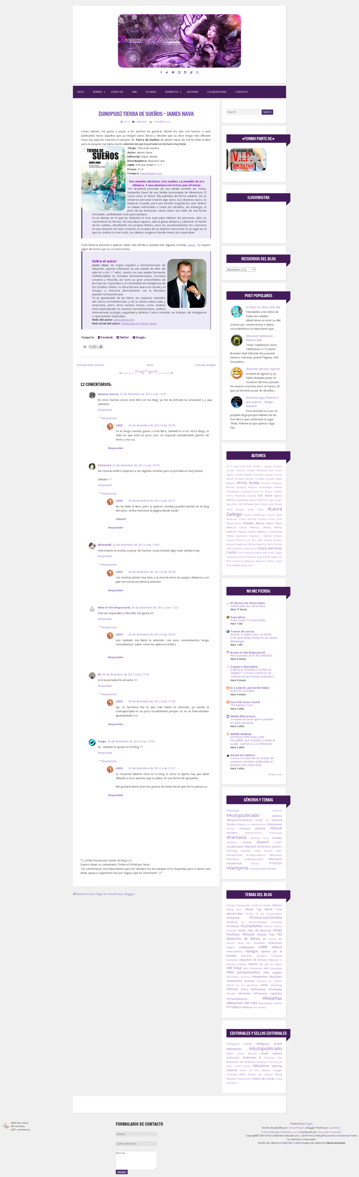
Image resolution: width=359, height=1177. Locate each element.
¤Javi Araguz (275, 500)
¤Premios (244, 993)
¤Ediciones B (252, 1057)
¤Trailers (233, 1007)
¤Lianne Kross (266, 519)
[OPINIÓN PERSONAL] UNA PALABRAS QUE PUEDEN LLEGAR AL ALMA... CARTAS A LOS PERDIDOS (253, 740)
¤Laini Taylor (256, 509)
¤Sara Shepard (245, 552)
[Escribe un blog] (94, 347)
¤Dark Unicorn (271, 1053)
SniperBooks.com (151, 173)
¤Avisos (277, 816)
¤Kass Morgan (235, 509)
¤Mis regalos (272, 972)
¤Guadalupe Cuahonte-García (242, 491)
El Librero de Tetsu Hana (247, 603)
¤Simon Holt (260, 552)
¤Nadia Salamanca (236, 535)
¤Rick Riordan (274, 544)
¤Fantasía (236, 837)
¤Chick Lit (261, 820)
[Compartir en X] (97, 347)
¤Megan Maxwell (247, 531)
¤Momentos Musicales (267, 976)
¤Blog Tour (234, 909)
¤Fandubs (259, 943)
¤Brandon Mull (265, 470)
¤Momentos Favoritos (238, 976)
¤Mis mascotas (273, 968)
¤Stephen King (253, 557)
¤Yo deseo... (260, 1007)
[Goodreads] (191, 72)
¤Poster (230, 993)
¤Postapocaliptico (255, 855)
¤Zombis (271, 868)
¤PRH (242, 1074)
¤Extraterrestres (253, 832)
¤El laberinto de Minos (254, 936)
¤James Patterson (258, 500)
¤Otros (232, 989)
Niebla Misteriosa (242, 716)
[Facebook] (161, 72)
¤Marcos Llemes (260, 527)
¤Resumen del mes (241, 1003)
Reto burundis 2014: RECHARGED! (251, 655)
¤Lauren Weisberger (255, 515)
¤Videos (247, 1007)
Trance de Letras (242, 631)
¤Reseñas (272, 998)
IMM (134, 91)
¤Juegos (252, 951)
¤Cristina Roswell (264, 478)
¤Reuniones (265, 1003)
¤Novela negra (273, 850)
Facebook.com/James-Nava (139, 323)
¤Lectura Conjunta (269, 955)
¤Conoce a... (235, 922)
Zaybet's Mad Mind (243, 666)
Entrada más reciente (90, 365)
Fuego (102, 741)
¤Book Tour (273, 909)
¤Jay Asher (232, 504)
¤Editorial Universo (256, 1062)
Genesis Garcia (108, 394)
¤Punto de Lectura (260, 1074)
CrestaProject (296, 1127)
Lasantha (334, 1127)
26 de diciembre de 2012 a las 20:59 (151, 634)
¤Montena (260, 1065)
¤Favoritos (275, 943)
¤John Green (261, 504)
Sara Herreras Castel (245, 702)
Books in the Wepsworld (247, 652)
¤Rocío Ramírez (234, 548)
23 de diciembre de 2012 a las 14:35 (135, 544)
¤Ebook (276, 828)
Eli (99, 674)
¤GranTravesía (242, 1066)
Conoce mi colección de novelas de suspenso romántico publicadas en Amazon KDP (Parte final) (252, 761)
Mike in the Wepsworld (114, 607)
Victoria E (104, 465)
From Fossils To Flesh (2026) (248, 620)
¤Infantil (246, 842)
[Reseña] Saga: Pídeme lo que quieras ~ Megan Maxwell (262, 402)
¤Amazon (233, 1049)
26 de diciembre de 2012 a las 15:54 (125, 674)
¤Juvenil (263, 842)
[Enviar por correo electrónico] (90, 347)
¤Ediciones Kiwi (273, 1057)
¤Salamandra (244, 1078)
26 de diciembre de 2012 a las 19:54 (131, 741)
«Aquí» (191, 245)
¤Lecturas (232, 960)
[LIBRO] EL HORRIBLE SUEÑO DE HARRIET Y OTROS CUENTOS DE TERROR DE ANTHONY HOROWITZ (252, 673)
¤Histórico (231, 842)
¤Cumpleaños (251, 926)
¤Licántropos (234, 846)
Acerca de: (117, 91)
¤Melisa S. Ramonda (269, 531)
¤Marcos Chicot (236, 527)
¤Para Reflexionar (253, 989)
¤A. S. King (232, 466)
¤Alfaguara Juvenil (269, 1043)
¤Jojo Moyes (275, 504)
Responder (105, 410)
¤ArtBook (277, 810)
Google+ (140, 337)
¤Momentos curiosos (240, 981)
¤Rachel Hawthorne (236, 544)
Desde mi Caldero (242, 755)
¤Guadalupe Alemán (270, 487)
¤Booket (252, 1053)
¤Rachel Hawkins (273, 540)
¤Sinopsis (141, 121)
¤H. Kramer (266, 491)
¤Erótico (231, 832)
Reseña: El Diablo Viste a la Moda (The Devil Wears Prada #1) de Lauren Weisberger (253, 638)
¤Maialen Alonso (253, 523)
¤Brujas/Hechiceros (239, 820)
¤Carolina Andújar (263, 474)
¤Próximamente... (237, 999)
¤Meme (253, 964)
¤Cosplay (276, 922)
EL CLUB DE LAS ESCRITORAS (249, 688)
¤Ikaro (277, 947)
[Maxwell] (104, 544)
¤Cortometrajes (258, 922)
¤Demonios (274, 824)
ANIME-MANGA (240, 734)
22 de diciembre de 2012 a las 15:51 (143, 394)
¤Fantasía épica (259, 838)
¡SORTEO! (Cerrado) (242, 691)
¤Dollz (242, 930)
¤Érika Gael (247, 565)
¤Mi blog (233, 968)
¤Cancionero (274, 913)
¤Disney (278, 926)
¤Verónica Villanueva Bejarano (249, 561)
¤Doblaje (231, 930)
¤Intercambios (234, 951)
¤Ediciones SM (234, 1062)
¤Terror (275, 863)
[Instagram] (185, 72)
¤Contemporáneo (256, 824)
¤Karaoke (246, 955)
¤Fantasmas (275, 832)
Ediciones (192, 91)
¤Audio (267, 905)
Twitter (124, 337)
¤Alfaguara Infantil (238, 1043)
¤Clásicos (241, 824)
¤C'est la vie (255, 913)
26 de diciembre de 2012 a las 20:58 (151, 572)
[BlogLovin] (173, 72)
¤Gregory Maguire (246, 487)
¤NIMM (264, 985)
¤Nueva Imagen (271, 1070)
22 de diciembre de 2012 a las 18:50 (135, 465)
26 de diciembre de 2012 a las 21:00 (151, 701)
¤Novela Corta (250, 850)
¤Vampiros (237, 868)
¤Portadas (275, 989)
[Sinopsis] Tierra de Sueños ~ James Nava (146, 114)
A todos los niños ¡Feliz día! (263, 307)
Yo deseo (151, 91)
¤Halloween (246, 947)
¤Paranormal (234, 855)
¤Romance (275, 855)
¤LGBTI (278, 842)
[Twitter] (167, 72)
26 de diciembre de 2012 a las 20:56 (151, 425)
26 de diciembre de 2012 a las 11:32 (154, 607)
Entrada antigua (205, 365)
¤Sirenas (255, 863)
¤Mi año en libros (270, 964)
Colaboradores (216, 91)
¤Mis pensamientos (243, 972)
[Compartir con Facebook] (101, 347)
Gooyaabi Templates (330, 1132)
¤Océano (231, 1074)
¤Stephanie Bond (235, 557)
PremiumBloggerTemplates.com (279, 1132)
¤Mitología (232, 850)
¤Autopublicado (242, 815)
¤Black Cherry (235, 1053)
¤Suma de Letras (263, 1078)
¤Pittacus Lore (243, 540)
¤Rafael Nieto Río (257, 544)
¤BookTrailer (234, 913)
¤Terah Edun (269, 557)
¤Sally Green (250, 548)
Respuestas (109, 418)
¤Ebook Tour (266, 934)
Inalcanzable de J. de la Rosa (247, 606)
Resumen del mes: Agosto (263, 369)
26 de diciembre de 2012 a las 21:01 (151, 768)
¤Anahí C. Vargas (262, 466)
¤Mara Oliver (274, 523)
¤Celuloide (233, 917)
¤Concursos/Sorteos (265, 917)
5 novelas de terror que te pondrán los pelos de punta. (251, 721)
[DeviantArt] (179, 72)
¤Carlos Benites (243, 474)
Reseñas (97, 91)
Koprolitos (238, 617)
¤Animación (243, 905)
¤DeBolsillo (233, 1057)
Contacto (241, 91)
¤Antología (232, 810)
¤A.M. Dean (245, 466)
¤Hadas (277, 838)
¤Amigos (231, 905)
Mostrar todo (275, 774)
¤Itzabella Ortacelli (245, 495)
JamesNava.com (124, 319)
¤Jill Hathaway (246, 504)
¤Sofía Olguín (275, 552)
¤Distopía (244, 828)
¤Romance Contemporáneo (245, 859)
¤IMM (262, 947)
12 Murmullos (161, 121)
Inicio (80, 91)
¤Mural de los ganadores (242, 985)
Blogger (308, 1123)
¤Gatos (230, 947)
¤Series (277, 1003)
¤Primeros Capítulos (268, 993)
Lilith (119, 425)
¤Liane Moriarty (248, 519)
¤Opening (276, 985)
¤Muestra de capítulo (269, 981)
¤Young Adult (257, 868)
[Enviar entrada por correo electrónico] (84, 346)
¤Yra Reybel (233, 565)
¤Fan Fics (244, 943)
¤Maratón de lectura (257, 846)
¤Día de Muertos (259, 930)
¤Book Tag (253, 909)
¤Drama (260, 828)
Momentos (171, 91)
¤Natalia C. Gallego (260, 535)
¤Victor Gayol (274, 561)
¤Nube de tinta (249, 1070)
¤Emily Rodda (248, 482)
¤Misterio (276, 846)
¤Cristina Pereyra (244, 478)
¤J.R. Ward (265, 495)
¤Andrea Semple (245, 470)
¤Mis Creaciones (253, 968)
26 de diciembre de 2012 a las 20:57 (151, 500)
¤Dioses (230, 828)
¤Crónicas (232, 926)
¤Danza (268, 926)
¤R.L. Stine (257, 540)
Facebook (106, 337)
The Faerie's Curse (241, 705)
